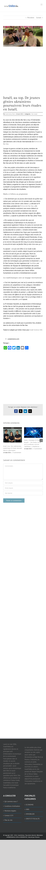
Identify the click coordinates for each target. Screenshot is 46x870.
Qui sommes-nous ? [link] (11, 800)
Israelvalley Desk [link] (10, 114)
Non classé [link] (34, 114)
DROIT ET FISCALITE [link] (33, 817)
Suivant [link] (38, 18)
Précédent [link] (30, 18)
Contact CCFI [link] (8, 814)
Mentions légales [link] (10, 809)
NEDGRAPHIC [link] (23, 835)
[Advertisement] (23, 73)
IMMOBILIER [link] (30, 812)
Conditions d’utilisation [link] (12, 804)
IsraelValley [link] (21, 833)
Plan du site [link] (8, 818)
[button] (4, 439)
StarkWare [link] (33, 263)
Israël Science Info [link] (36, 330)
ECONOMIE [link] (29, 803)
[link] (11, 5)
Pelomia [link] (37, 835)
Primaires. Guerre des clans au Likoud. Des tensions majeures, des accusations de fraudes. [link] (33, 446)
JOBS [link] (27, 808)
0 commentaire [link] (17, 448)
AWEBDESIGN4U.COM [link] (12, 835)
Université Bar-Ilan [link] (27, 206)
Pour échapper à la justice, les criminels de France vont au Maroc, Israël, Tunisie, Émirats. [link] (12, 444)
